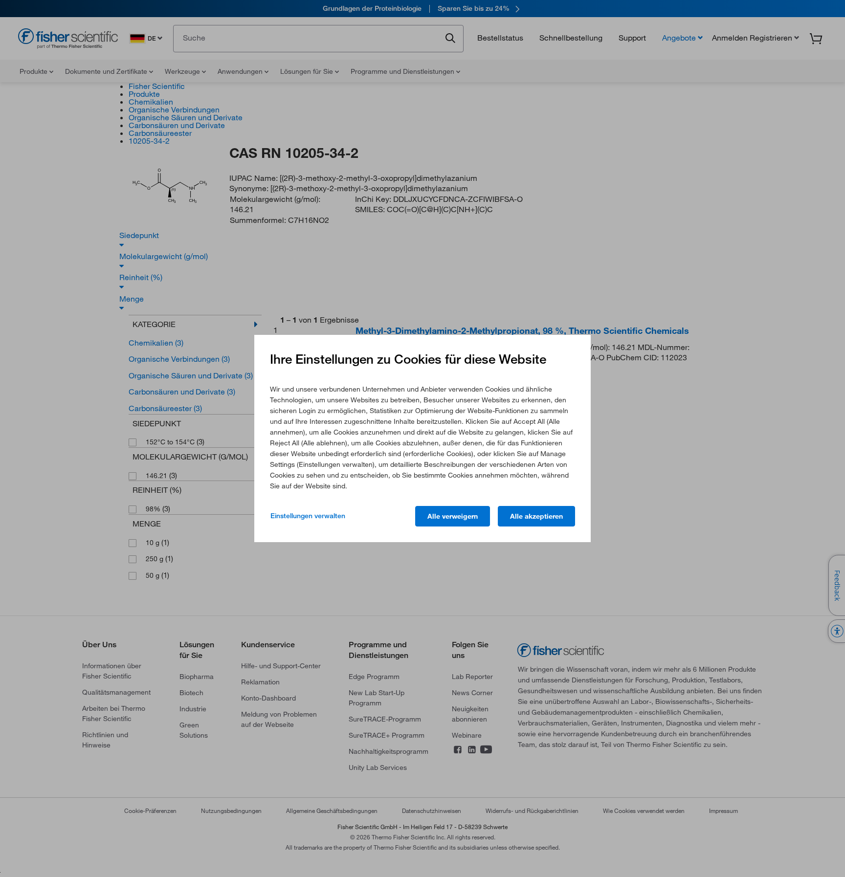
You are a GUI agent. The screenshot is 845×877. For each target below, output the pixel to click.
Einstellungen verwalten (307, 515)
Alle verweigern (452, 516)
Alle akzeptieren (536, 516)
